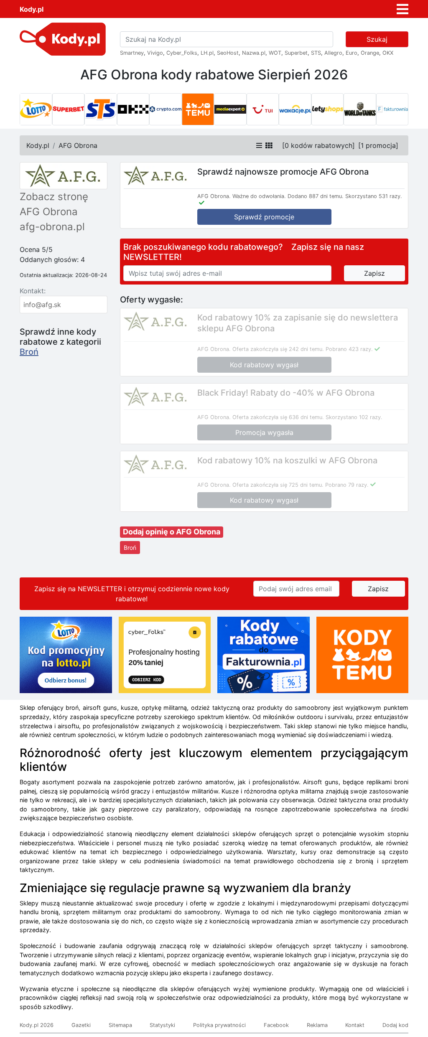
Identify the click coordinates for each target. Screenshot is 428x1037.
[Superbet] (68, 109)
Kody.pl (31, 9)
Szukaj (377, 39)
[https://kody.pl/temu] (362, 654)
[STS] (100, 109)
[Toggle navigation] (402, 9)
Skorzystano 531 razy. (373, 196)
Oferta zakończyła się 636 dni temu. (278, 417)
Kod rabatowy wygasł (264, 365)
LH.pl (207, 53)
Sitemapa (120, 1025)
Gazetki (81, 1025)
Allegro (333, 53)
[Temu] (198, 109)
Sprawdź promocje (264, 217)
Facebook (276, 1025)
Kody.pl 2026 (37, 1025)
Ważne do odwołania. (259, 196)
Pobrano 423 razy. (349, 349)
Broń (29, 352)
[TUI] (263, 109)
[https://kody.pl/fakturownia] (263, 654)
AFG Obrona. (214, 196)
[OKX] (133, 109)
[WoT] (360, 109)
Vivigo (155, 53)
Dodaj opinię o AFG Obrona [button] (171, 531)
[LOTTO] (36, 109)
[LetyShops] (327, 109)
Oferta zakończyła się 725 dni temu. (278, 485)
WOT (275, 53)
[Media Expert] (230, 109)
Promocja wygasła (264, 432)
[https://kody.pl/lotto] (66, 654)
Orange (370, 53)
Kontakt (354, 1025)
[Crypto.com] (165, 109)
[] (318, 145)
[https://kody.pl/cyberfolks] (165, 654)
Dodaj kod (395, 1025)
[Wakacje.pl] (295, 109)
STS (316, 53)
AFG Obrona (78, 145)
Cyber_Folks (181, 53)
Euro (351, 53)
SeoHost (228, 53)
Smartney (132, 53)
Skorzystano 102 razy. (354, 417)
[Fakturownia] (392, 109)
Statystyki (162, 1025)
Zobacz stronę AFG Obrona (54, 204)
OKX (387, 53)
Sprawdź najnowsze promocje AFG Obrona (283, 172)
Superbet (296, 53)
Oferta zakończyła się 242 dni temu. (278, 349)
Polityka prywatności (219, 1025)
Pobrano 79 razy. (347, 485)
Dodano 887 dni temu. (316, 196)
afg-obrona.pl (52, 227)
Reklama (317, 1025)
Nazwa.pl (253, 53)
